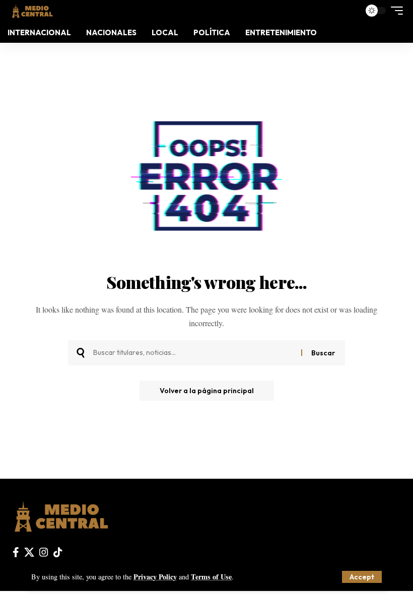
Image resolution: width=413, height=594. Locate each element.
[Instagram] (44, 552)
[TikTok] (58, 552)
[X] (29, 552)
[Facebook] (16, 552)
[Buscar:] (193, 352)
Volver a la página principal (207, 390)
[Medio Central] (32, 10)
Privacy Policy (155, 576)
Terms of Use (211, 576)
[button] (362, 577)
